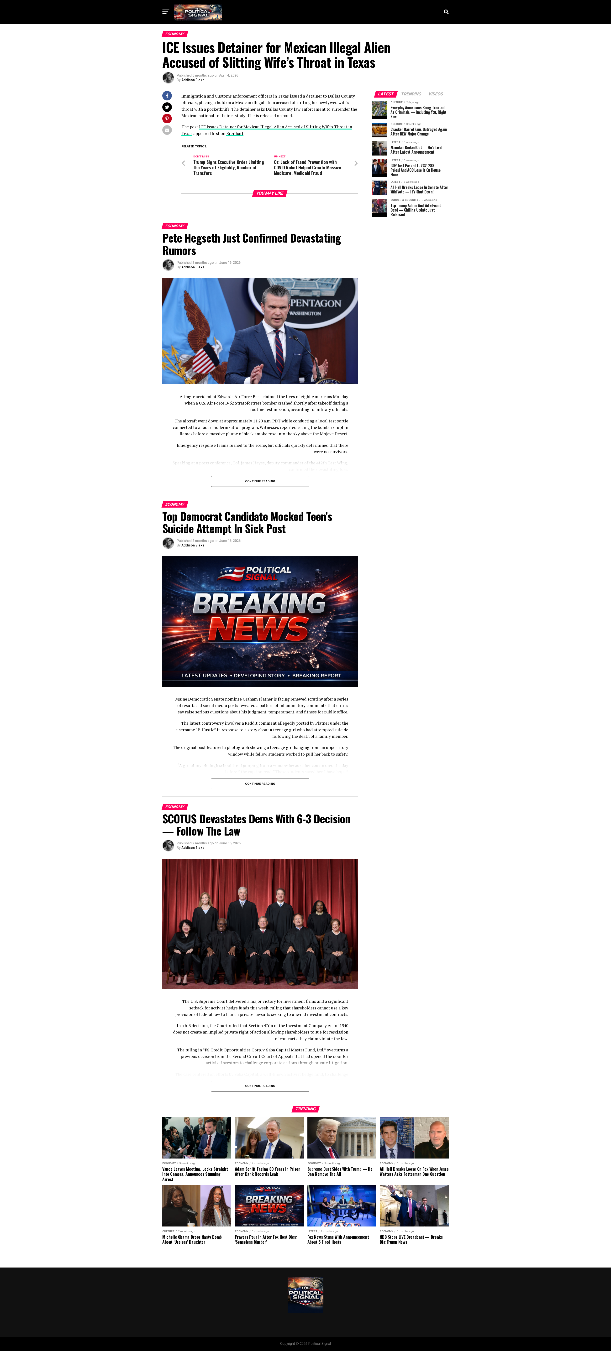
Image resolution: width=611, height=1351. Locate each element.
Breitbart (234, 133)
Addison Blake (192, 80)
